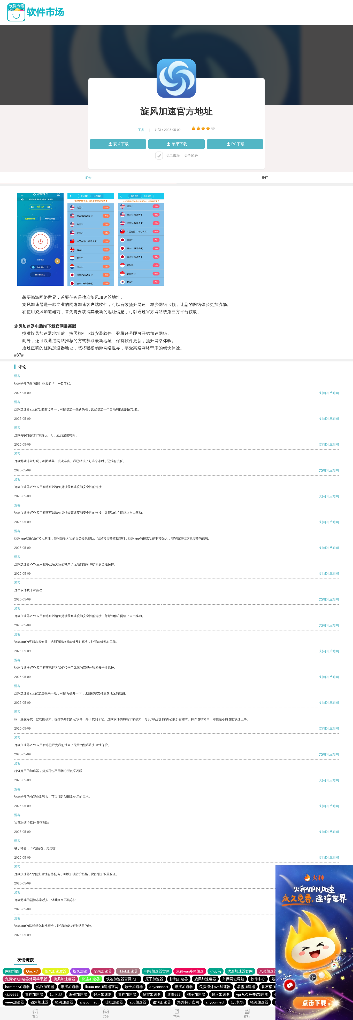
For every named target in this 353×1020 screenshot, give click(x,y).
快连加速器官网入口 (122, 979)
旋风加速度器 (55, 971)
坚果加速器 (103, 971)
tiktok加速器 (128, 971)
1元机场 (56, 994)
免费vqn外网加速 (190, 971)
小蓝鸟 (215, 971)
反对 (332, 393)
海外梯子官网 (188, 1002)
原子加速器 (154, 979)
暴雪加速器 (246, 987)
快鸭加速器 (179, 979)
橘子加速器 (196, 994)
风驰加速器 (268, 971)
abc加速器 (137, 1002)
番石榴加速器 (272, 987)
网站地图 (12, 971)
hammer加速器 (17, 987)
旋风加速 (80, 971)
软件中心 (258, 979)
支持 (322, 393)
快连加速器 (91, 979)
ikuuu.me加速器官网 (101, 987)
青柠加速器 (34, 994)
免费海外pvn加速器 (215, 987)
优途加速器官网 (240, 971)
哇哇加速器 (114, 1002)
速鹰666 (174, 994)
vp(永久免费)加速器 (252, 994)
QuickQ (32, 971)
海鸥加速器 (78, 994)
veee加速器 (14, 1002)
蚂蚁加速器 (45, 987)
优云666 (12, 994)
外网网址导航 (233, 979)
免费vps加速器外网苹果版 (26, 979)
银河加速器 (70, 987)
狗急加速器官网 (157, 971)
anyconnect (158, 987)
